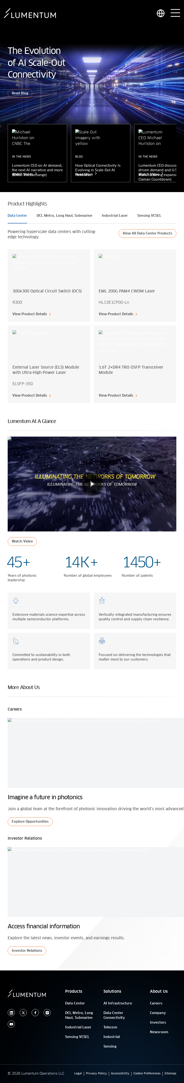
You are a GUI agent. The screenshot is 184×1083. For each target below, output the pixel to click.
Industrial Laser (78, 1027)
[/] (30, 13)
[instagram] (47, 1013)
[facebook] (35, 1013)
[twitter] (23, 1013)
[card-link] (49, 285)
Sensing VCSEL (77, 1037)
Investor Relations (27, 950)
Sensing (110, 1046)
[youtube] (11, 1024)
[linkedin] (11, 1013)
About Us (159, 991)
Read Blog (20, 93)
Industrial (112, 1037)
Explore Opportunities (30, 821)
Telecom (110, 1027)
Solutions (112, 991)
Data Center (75, 1003)
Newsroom (159, 1032)
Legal (78, 1073)
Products (73, 991)
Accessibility (120, 1073)
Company (158, 1013)
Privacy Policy (96, 1073)
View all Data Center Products (147, 233)
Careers (156, 1003)
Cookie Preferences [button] (147, 1073)
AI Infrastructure (118, 1003)
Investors (158, 1022)
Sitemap (170, 1073)
